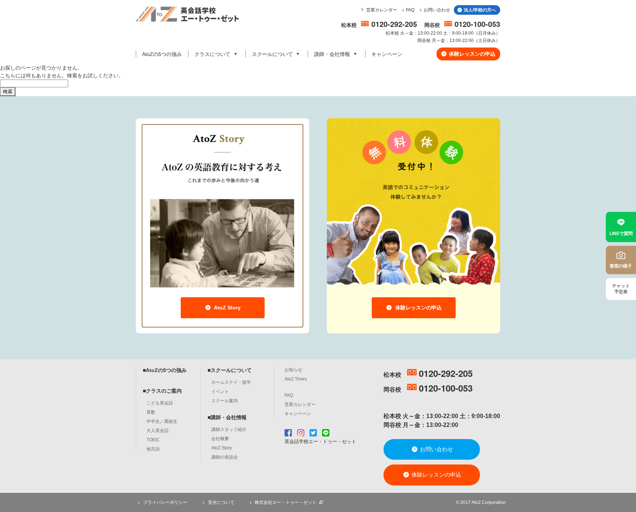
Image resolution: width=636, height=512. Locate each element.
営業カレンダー (381, 10)
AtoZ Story (227, 308)
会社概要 (220, 438)
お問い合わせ (437, 10)
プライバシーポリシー (164, 502)
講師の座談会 (224, 457)
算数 (150, 412)
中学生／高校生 (161, 421)
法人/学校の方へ (479, 10)
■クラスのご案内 (162, 391)
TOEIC (153, 439)
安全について (220, 502)
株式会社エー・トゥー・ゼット (286, 502)
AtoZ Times (296, 379)
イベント (220, 391)
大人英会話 (157, 430)
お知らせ (293, 369)
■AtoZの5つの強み (165, 370)
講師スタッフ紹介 (229, 429)
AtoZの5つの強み (162, 54)
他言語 (153, 449)
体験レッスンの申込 (471, 54)
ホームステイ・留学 (231, 382)
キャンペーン (386, 54)
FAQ (410, 10)
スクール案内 (224, 400)
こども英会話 (159, 403)
